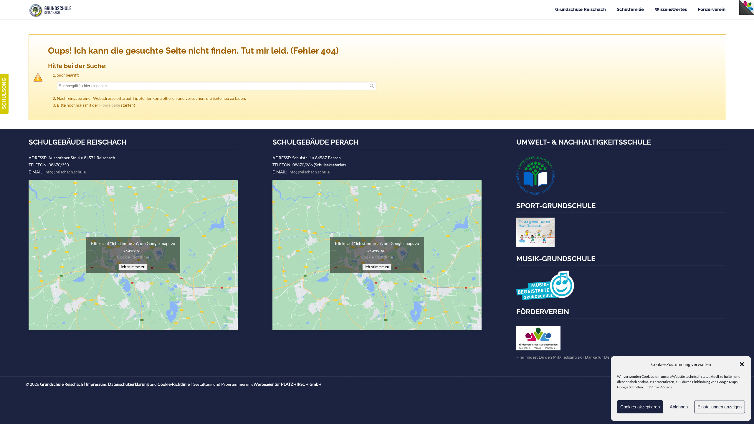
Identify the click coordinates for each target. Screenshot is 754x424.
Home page (109, 104)
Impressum (96, 384)
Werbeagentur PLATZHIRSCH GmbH (288, 384)
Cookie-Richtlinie (133, 256)
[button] (742, 364)
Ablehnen (679, 406)
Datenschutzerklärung (128, 384)
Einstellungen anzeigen (719, 406)
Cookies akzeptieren (640, 406)
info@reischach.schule (65, 171)
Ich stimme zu (133, 267)
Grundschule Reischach (53, 10)
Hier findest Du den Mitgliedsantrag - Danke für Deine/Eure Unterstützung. (584, 357)
